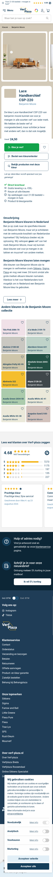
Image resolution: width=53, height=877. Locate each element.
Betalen (6, 658)
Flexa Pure (7, 717)
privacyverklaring (15, 814)
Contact (6, 644)
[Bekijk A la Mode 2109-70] (38, 327)
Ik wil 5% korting (32, 581)
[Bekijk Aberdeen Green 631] (38, 345)
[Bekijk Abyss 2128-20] (38, 379)
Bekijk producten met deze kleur (25, 166)
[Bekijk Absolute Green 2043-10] (38, 362)
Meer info (34, 822)
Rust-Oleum (8, 736)
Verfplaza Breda (10, 762)
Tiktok (9, 615)
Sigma (45, 268)
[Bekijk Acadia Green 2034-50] (13, 396)
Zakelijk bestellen (11, 677)
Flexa (6, 272)
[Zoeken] (47, 18)
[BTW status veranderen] (15, 598)
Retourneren (8, 663)
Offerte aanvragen (11, 668)
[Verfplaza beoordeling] (26, 452)
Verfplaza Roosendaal (13, 767)
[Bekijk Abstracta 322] (13, 379)
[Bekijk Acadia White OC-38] (13, 414)
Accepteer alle (28, 866)
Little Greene (8, 712)
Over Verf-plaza (10, 757)
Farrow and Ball (10, 708)
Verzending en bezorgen (14, 654)
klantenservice (43, 546)
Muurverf (6, 741)
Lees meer (12, 299)
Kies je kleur (36, 10)
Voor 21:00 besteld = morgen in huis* (17, 3)
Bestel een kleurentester (24, 156)
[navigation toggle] (4, 10)
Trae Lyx (6, 727)
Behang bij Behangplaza (14, 682)
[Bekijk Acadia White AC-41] (38, 396)
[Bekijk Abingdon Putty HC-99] (13, 362)
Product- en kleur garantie (15, 672)
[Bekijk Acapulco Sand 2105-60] (38, 414)
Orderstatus (8, 649)
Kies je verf (17, 147)
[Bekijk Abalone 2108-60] (13, 345)
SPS (4, 731)
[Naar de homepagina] (26, 10)
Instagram (11, 610)
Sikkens (37, 268)
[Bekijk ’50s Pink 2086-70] (13, 327)
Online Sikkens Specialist (15, 771)
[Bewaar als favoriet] (44, 147)
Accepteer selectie (28, 858)
